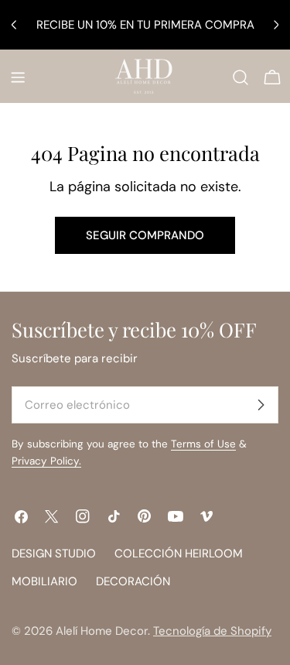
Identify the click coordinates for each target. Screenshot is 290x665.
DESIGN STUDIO (54, 553)
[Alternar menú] (17, 77)
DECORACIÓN (133, 581)
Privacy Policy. (46, 461)
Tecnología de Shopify (212, 631)
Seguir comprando (145, 235)
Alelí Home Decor (102, 631)
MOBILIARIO (44, 581)
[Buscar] (240, 77)
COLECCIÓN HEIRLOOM (178, 553)
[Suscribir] (260, 405)
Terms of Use (203, 444)
